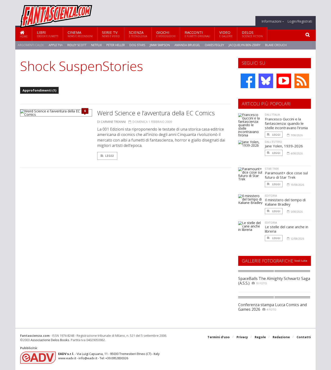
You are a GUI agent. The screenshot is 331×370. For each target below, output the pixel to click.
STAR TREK (272, 168)
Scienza (138, 34)
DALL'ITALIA (272, 114)
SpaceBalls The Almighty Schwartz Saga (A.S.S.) (274, 281)
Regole (260, 337)
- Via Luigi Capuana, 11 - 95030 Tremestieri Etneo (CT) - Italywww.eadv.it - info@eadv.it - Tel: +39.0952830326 (109, 356)
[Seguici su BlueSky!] (266, 81)
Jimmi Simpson (160, 45)
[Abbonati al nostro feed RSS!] (301, 81)
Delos (252, 34)
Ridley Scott (77, 45)
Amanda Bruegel (187, 45)
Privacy (242, 337)
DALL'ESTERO (273, 141)
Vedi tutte (300, 260)
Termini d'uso (218, 337)
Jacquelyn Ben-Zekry (244, 45)
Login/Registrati (299, 21)
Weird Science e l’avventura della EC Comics (156, 113)
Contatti (304, 337)
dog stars (137, 45)
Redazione (281, 337)
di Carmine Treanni (111, 122)
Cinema (80, 34)
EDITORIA (271, 195)
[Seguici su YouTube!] (284, 81)
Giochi (165, 34)
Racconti (197, 34)
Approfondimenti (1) (39, 90)
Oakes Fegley (214, 45)
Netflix (96, 45)
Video (226, 34)
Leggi (109, 156)
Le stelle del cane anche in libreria (286, 229)
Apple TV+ (56, 45)
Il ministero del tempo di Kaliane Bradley (285, 202)
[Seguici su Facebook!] (248, 81)
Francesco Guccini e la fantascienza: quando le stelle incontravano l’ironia (286, 123)
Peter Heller (115, 45)
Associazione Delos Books (50, 340)
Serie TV (111, 34)
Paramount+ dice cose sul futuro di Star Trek (286, 175)
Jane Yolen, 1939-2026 (284, 145)
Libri (47, 34)
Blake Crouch (276, 45)
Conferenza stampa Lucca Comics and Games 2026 (272, 307)
